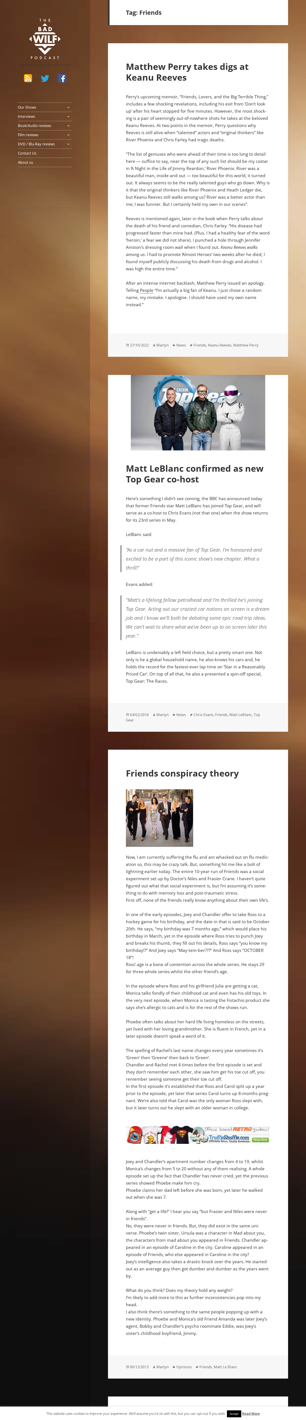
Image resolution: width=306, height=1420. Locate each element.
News (181, 345)
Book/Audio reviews (34, 125)
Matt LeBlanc (240, 714)
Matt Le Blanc (225, 1366)
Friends (200, 345)
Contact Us (27, 153)
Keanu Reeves (219, 345)
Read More (251, 1413)
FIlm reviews (28, 134)
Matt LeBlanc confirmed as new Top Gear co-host (194, 473)
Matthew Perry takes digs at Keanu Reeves (187, 71)
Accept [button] (234, 1414)
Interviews (26, 116)
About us (25, 162)
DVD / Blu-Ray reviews (36, 144)
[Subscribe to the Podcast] (28, 78)
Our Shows (27, 107)
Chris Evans (203, 714)
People (146, 290)
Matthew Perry (246, 345)
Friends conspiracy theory (182, 773)
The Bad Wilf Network (37, 25)
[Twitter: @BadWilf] (45, 79)
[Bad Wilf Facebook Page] (62, 78)
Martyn (162, 345)
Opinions (184, 1366)
